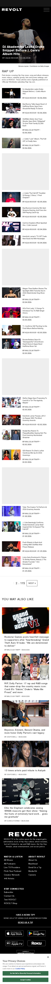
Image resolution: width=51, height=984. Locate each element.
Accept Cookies (25, 980)
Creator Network (12, 875)
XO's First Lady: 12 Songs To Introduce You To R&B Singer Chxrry (33, 310)
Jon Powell (12, 737)
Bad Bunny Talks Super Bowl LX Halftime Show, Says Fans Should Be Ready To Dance (35, 106)
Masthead (33, 863)
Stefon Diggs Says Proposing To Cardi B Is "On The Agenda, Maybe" (35, 400)
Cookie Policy (20, 969)
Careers (32, 875)
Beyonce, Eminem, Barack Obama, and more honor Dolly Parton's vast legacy (24, 731)
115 (22, 583)
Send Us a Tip (34, 867)
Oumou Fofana (13, 821)
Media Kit (32, 871)
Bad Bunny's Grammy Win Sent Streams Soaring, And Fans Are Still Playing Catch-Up (34, 210)
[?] (11, 93)
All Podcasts (9, 863)
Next (31, 583)
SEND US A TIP (25, 922)
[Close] (48, 957)
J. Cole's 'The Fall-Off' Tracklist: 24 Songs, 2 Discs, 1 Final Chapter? (34, 195)
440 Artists (9, 878)
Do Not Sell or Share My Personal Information (25, 973)
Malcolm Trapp (32, 130)
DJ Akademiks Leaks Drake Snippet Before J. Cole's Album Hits (34, 91)
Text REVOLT (10, 899)
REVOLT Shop (10, 903)
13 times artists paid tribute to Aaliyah (25, 770)
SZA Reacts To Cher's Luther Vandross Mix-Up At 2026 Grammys (33, 453)
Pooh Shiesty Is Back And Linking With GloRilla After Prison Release (32, 544)
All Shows (8, 860)
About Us (32, 860)
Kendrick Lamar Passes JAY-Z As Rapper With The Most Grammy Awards (34, 418)
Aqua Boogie (11, 58)
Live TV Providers (12, 867)
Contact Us (9, 896)
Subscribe (8, 892)
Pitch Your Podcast (12, 871)
